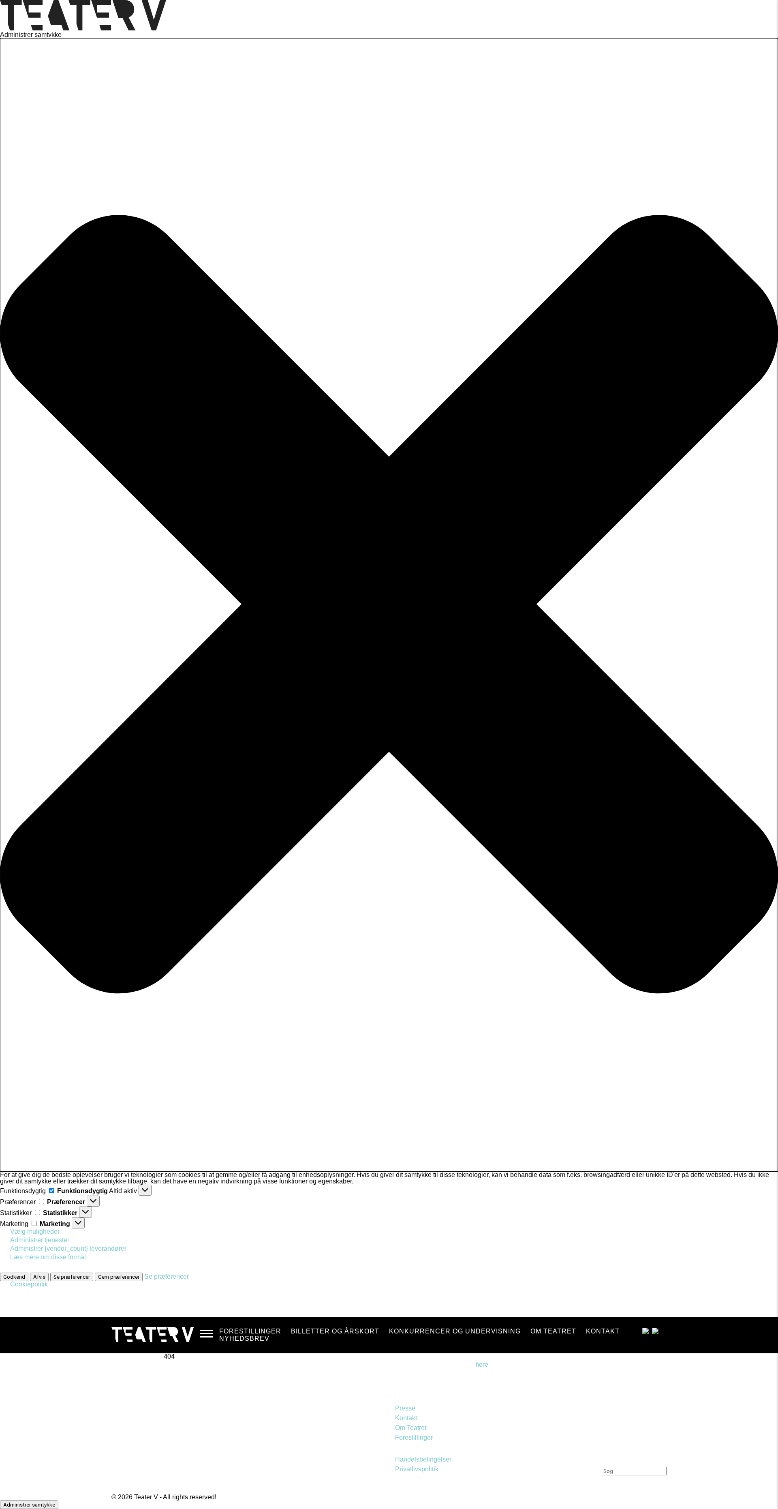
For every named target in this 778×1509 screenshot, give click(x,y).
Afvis (39, 1277)
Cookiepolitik (29, 1284)
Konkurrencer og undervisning (455, 1331)
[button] (389, 605)
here (482, 1364)
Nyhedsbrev (244, 1338)
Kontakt (603, 1331)
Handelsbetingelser (423, 1459)
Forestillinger (250, 1331)
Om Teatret (410, 1427)
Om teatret (553, 1331)
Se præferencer (71, 1277)
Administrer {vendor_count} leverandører (68, 1248)
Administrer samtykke (29, 1505)
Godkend (14, 1277)
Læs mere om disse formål (48, 1257)
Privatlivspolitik (416, 1469)
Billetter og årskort (335, 1331)
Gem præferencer (118, 1277)
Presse (405, 1408)
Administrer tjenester (39, 1240)
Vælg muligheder (35, 1231)
